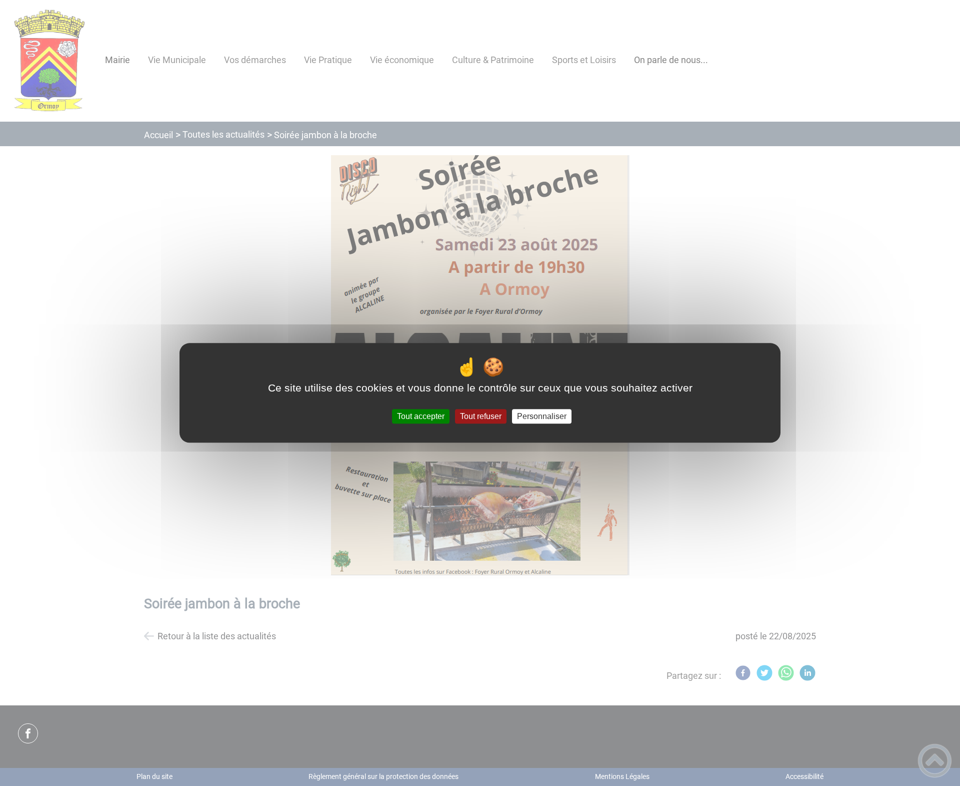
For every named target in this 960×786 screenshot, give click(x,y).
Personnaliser (541, 416)
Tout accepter (420, 416)
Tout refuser (481, 416)
